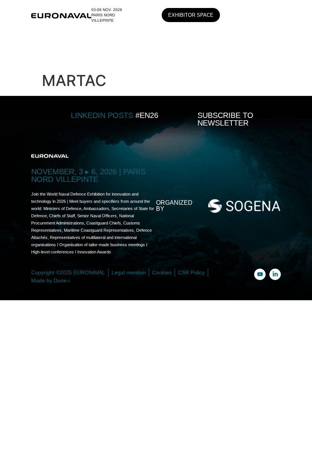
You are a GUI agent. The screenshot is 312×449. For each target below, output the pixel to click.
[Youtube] (260, 274)
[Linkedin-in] (275, 274)
